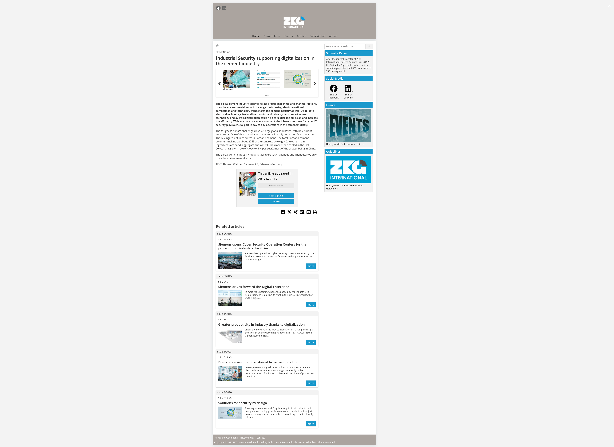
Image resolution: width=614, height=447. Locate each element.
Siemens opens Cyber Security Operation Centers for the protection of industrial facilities (262, 246)
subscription (276, 195)
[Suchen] (369, 46)
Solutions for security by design (242, 403)
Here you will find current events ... (345, 144)
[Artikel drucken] (315, 212)
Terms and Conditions (226, 437)
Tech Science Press (278, 442)
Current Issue (272, 36)
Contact (260, 437)
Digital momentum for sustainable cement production (260, 362)
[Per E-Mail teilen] (308, 212)
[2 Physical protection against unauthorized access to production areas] (297, 79)
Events (288, 36)
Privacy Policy (247, 437)
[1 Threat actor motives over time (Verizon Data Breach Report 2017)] (267, 79)
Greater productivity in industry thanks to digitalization (261, 324)
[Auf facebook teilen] (283, 213)
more (310, 266)
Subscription (317, 36)
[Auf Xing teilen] (296, 213)
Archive (301, 36)
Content (276, 201)
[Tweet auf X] (289, 213)
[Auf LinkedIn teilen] (302, 213)
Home (256, 36)
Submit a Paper (338, 65)
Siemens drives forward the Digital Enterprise (253, 287)
